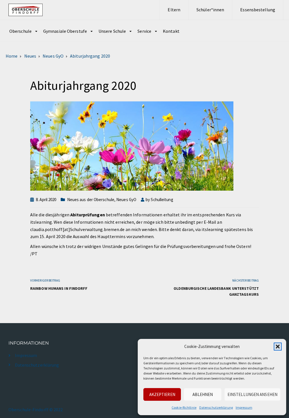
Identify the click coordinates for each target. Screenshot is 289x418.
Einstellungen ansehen (252, 394)
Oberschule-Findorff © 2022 (35, 409)
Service (144, 31)
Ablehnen (202, 394)
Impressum (244, 407)
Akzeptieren (162, 394)
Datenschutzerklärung (216, 407)
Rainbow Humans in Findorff (59, 288)
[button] (278, 346)
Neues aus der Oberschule (90, 199)
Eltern (174, 9)
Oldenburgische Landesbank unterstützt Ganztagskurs (216, 291)
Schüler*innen (210, 9)
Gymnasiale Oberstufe (65, 31)
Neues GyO (126, 199)
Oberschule (20, 31)
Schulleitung (162, 199)
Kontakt (171, 31)
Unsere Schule (112, 31)
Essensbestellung (257, 9)
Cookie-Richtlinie (184, 407)
